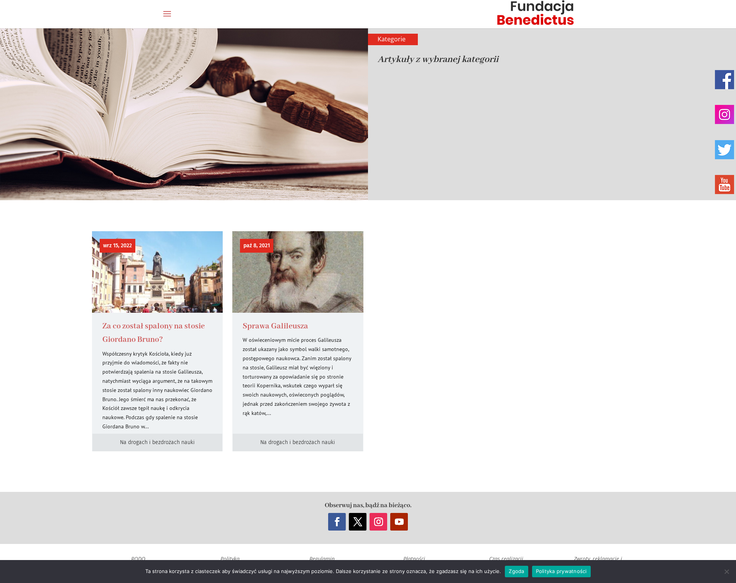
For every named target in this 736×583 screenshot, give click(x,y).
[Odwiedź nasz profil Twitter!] (724, 149)
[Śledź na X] (357, 522)
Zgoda (516, 571)
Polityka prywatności (561, 571)
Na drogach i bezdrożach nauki (157, 442)
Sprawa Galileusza (275, 326)
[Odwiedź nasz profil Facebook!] (724, 79)
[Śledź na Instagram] (378, 522)
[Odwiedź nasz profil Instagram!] (724, 114)
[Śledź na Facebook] (337, 522)
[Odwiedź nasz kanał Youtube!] (724, 184)
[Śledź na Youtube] (399, 522)
